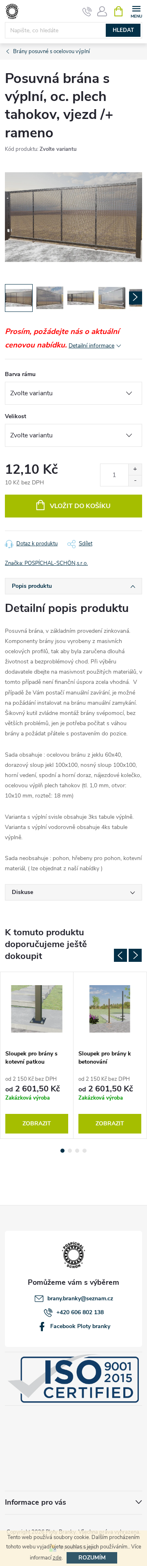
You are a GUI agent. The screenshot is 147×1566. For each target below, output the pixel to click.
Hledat (123, 30)
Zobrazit (36, 1123)
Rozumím (92, 1558)
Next (135, 955)
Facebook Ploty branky (80, 1326)
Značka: (46, 563)
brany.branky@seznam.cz (80, 1298)
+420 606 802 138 (80, 1312)
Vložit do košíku (80, 506)
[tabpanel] (37, 1055)
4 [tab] (84, 1151)
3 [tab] (77, 1151)
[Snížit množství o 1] (135, 480)
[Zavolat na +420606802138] (87, 11)
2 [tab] (70, 1151)
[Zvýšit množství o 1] (135, 469)
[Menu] (136, 11)
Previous (120, 955)
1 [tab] (62, 1151)
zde (57, 1558)
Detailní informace (91, 345)
